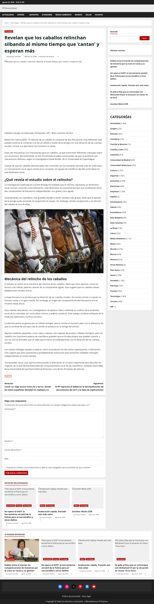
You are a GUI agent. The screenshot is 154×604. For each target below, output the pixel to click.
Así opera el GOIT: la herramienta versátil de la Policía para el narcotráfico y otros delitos (19, 515)
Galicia (113, 207)
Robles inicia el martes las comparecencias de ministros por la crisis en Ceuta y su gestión (129, 64)
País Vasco (115, 270)
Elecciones (115, 186)
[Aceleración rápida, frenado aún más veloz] (54, 498)
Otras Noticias (116, 264)
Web (6, 458)
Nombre (9, 441)
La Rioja (113, 228)
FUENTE (8, 375)
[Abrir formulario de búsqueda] (151, 15)
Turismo (114, 301)
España (20, 14)
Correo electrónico (13, 450)
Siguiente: (79, 386)
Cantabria (114, 139)
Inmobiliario (116, 212)
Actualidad (8, 14)
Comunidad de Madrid (120, 160)
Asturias (114, 133)
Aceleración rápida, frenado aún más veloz (52, 513)
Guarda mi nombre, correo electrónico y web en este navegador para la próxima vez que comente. (49, 467)
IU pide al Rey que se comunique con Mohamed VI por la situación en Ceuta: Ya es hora (129, 95)
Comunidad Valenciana (120, 165)
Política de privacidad (71, 596)
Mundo (78, 14)
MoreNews (90, 601)
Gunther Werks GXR (82, 511)
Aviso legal (86, 596)
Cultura (113, 170)
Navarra (114, 259)
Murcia (113, 254)
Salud (89, 14)
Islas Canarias (116, 223)
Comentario (10, 409)
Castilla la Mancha (118, 144)
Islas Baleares (116, 217)
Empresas (114, 191)
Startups (114, 285)
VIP (111, 306)
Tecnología (9, 31)
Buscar (113, 31)
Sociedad (114, 280)
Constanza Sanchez (13, 56)
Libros (113, 233)
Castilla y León (116, 149)
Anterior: (28, 386)
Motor (43, 506)
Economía (47, 14)
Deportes (34, 14)
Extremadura (116, 202)
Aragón (113, 128)
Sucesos (99, 14)
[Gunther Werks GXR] (87, 498)
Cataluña (114, 154)
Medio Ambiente (63, 14)
